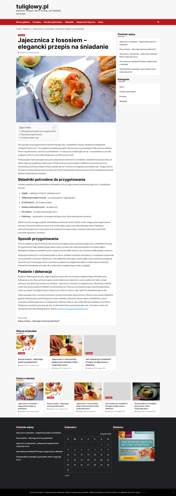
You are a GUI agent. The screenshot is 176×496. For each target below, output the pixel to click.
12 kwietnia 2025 (33, 365)
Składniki (69, 22)
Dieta (100, 22)
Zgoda (144, 492)
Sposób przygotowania (31, 134)
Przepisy (37, 22)
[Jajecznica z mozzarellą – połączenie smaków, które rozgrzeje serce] (66, 345)
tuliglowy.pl (32, 6)
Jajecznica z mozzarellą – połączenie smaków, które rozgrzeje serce (65, 362)
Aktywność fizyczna (85, 22)
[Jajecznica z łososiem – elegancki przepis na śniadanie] (29, 391)
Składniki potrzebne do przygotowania (38, 131)
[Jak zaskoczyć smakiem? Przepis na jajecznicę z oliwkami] (100, 345)
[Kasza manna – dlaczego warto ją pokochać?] (32, 345)
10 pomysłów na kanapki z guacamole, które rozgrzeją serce (137, 70)
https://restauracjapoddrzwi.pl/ (73, 308)
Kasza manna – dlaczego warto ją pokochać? (39, 319)
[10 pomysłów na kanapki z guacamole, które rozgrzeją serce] (146, 391)
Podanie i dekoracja (30, 137)
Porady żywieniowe (53, 22)
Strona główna (23, 22)
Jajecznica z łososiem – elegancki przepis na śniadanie (137, 43)
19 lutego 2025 (100, 368)
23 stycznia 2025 (150, 411)
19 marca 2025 (66, 368)
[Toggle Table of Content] (53, 127)
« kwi (67, 475)
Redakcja (23, 52)
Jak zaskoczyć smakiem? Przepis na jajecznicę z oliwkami (98, 362)
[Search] (158, 22)
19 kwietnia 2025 (34, 52)
